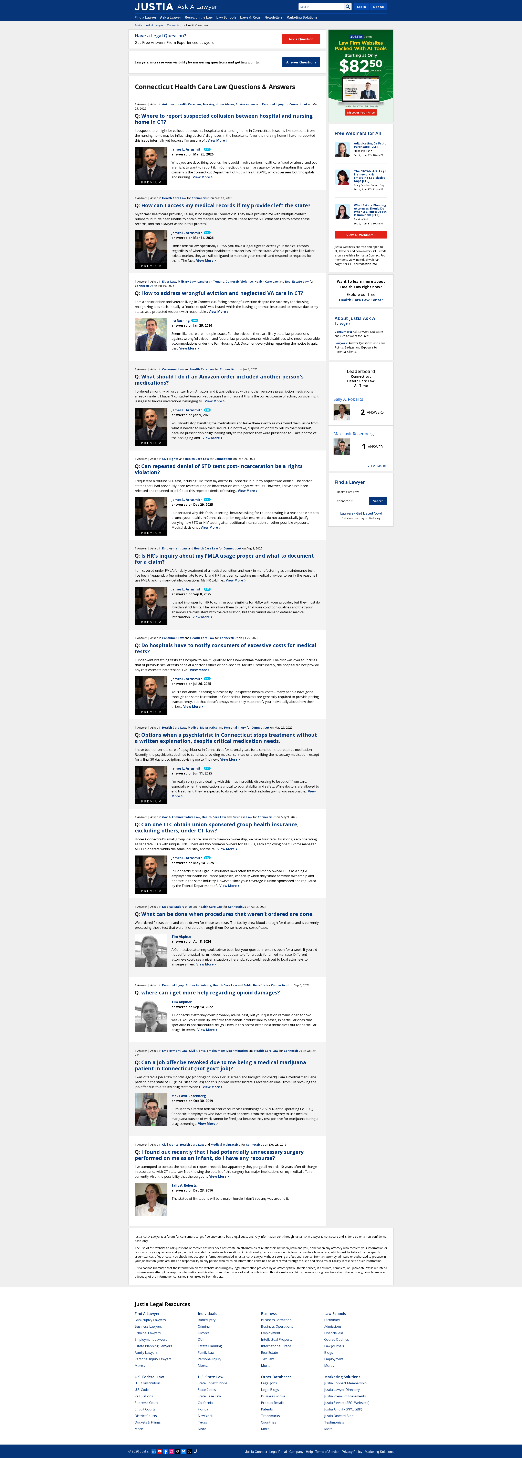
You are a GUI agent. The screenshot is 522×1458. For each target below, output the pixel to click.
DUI (201, 1339)
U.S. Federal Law (149, 1376)
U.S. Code (142, 1389)
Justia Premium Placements (345, 1396)
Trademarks (270, 1416)
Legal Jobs (269, 1383)
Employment (270, 1333)
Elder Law (169, 281)
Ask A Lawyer (154, 25)
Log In (361, 6)
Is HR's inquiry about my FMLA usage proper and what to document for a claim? (224, 558)
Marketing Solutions (301, 17)
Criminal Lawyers (148, 1333)
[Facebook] (165, 1451)
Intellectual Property (276, 1339)
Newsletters (273, 17)
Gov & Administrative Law (181, 817)
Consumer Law (173, 369)
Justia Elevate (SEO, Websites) (346, 1402)
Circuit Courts (145, 1409)
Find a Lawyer (145, 17)
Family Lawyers (146, 1352)
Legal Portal (278, 1452)
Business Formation (276, 1320)
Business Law (245, 104)
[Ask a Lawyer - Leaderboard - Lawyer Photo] (342, 412)
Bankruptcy (207, 1320)
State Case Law (209, 1396)
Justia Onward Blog (339, 1416)
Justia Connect (256, 1452)
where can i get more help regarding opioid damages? (210, 992)
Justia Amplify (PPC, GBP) (343, 1409)
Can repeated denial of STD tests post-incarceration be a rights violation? (219, 469)
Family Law (206, 1352)
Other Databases (276, 1376)
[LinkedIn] (154, 1451)
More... (140, 1365)
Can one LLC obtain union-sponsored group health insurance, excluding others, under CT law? (217, 827)
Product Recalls (272, 1402)
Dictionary (332, 1320)
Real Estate (269, 1352)
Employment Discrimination (227, 1051)
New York (205, 1416)
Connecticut (174, 25)
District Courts (146, 1416)
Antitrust (169, 104)
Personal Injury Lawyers (153, 1359)
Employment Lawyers (151, 1339)
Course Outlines (336, 1339)
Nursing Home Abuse (218, 104)
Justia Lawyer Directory (342, 1389)
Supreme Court (146, 1402)
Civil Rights (170, 459)
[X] (189, 1451)
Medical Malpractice (203, 727)
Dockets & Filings (148, 1422)
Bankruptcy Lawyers (150, 1320)
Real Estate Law (297, 281)
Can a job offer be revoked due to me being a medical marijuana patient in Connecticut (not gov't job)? (220, 1065)
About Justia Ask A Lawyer (355, 320)
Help (309, 1452)
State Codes (207, 1389)
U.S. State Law (210, 1376)
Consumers (343, 332)
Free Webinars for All (358, 133)
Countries (268, 1422)
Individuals (207, 1313)
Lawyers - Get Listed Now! (361, 513)
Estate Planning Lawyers (153, 1346)
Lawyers (341, 343)
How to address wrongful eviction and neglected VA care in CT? (222, 293)
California (205, 1402)
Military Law (187, 281)
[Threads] (177, 1451)
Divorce (203, 1333)
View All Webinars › (361, 235)
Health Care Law (189, 104)
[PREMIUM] (151, 163)
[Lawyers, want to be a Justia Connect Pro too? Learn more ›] (207, 149)
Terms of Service (327, 1452)
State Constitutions (212, 1383)
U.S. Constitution (147, 1383)
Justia (138, 25)
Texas (202, 1422)
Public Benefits (254, 985)
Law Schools (226, 17)
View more (377, 466)
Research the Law (198, 17)
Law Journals (334, 1346)
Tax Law (267, 1359)
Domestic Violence (239, 281)
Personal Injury (273, 104)
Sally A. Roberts (348, 399)
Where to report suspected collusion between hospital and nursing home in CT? (224, 118)
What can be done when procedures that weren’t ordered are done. (227, 913)
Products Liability (198, 985)
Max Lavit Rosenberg (354, 433)
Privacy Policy (352, 1452)
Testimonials (334, 1422)
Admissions (333, 1326)
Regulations (144, 1396)
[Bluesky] (183, 1451)
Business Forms (273, 1396)
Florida (203, 1409)
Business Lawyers (148, 1326)
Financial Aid (333, 1333)
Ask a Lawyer (171, 17)
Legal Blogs (270, 1389)
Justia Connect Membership (345, 1383)
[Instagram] (171, 1451)
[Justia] (154, 6)
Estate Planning (210, 1346)
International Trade (276, 1346)
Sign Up (378, 6)
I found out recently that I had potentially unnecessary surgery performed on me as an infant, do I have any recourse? (219, 1154)
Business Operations (277, 1326)
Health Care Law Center (361, 299)
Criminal (204, 1326)
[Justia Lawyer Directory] (195, 1451)
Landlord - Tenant (210, 281)
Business (269, 1313)
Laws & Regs (250, 17)
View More (217, 140)
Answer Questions (301, 62)
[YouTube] (159, 1451)
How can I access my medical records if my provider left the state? (225, 205)
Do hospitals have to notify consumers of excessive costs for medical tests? (225, 648)
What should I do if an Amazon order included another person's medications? (219, 379)
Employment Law (174, 548)
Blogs (328, 1352)
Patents (267, 1409)
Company (296, 1452)
